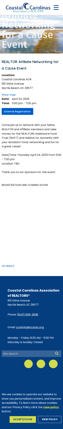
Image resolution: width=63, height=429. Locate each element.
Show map (9, 95)
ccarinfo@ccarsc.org (30, 327)
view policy (49, 419)
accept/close (22, 419)
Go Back (7, 266)
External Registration (17, 111)
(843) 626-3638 (27, 314)
